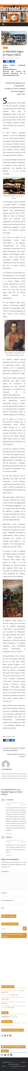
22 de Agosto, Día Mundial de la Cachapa (12, 990)
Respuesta (8, 833)
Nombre (4, 893)
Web (2, 908)
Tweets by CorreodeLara (7, 1025)
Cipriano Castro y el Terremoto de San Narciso (13, 997)
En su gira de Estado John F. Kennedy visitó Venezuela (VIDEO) (14, 749)
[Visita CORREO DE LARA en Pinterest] (10, 1036)
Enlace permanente (23, 803)
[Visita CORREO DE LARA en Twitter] (5, 1036)
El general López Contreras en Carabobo (16, 755)
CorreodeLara (17, 58)
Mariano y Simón (5, 995)
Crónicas (5, 47)
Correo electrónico (7, 900)
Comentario (5, 871)
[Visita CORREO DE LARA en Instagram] (2, 1036)
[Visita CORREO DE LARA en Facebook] (7, 1036)
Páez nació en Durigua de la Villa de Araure (12, 1001)
